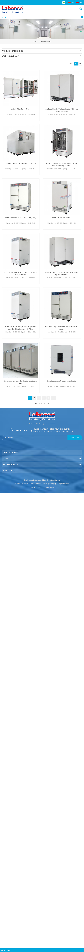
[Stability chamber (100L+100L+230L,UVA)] (20, 197)
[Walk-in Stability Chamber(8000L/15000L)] (20, 143)
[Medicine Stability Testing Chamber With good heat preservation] (61, 88)
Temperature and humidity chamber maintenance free (20, 382)
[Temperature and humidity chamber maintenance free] (20, 360)
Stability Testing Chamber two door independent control (61, 328)
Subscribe (75, 437)
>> (53, 398)
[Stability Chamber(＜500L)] (61, 197)
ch (73, 2)
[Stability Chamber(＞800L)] (20, 88)
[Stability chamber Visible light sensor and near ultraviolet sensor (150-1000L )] (61, 143)
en (81, 2)
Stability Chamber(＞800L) (20, 109)
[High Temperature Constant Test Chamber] (61, 360)
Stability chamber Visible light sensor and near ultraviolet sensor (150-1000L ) (62, 164)
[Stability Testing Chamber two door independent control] (61, 306)
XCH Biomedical (49, 487)
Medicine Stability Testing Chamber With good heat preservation (62, 110)
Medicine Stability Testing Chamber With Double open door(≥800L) (62, 273)
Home (35, 41)
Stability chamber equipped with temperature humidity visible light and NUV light (20, 328)
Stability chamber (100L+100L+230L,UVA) (20, 218)
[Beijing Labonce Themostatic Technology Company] (13, 9)
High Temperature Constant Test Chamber (61, 381)
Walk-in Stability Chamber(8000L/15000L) (21, 163)
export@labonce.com (35, 480)
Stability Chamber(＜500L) (61, 218)
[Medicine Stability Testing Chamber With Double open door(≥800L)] (61, 251)
